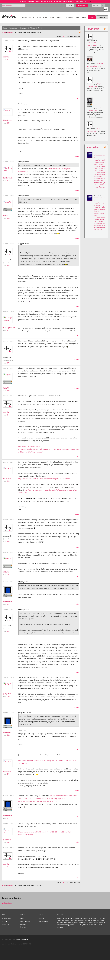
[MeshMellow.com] (21, 939)
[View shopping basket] (106, 9)
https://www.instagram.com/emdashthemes (99, 219)
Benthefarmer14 (91, 43)
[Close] (90, 1)
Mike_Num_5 (7, 120)
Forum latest (93, 28)
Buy (91, 17)
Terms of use (43, 921)
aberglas (6, 57)
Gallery (59, 17)
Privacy (41, 918)
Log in (70, 5)
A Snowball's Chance (94, 66)
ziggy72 (6, 215)
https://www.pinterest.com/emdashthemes (99, 162)
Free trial (102, 17)
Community (69, 17)
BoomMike (100, 63)
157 (8, 181)
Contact (5, 921)
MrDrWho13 (7, 602)
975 (8, 575)
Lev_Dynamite (8, 178)
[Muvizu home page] (9, 16)
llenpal (99, 84)
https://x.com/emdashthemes (99, 180)
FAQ (39, 28)
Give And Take (92, 87)
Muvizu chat (93, 147)
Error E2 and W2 (93, 46)
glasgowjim (7, 478)
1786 (8, 266)
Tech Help (10, 32)
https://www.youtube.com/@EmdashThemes (99, 185)
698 (8, 481)
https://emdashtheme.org (99, 204)
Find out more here (81, 1)
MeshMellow (6, 918)
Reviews (23, 927)
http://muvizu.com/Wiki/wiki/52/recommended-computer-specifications (44, 479)
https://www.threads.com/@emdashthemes (99, 168)
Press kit (23, 918)
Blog (77, 17)
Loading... (8, 903)
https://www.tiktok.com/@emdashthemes (99, 174)
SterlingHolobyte (9, 327)
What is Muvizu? (28, 17)
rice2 (98, 128)
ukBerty (6, 572)
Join (82, 5)
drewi (99, 108)
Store (52, 17)
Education (5, 924)
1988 (8, 218)
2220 (8, 604)
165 (8, 123)
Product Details (42, 17)
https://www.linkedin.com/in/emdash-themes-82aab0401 (99, 227)
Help (84, 17)
